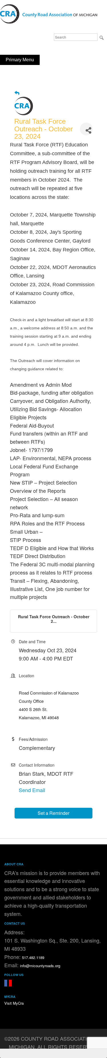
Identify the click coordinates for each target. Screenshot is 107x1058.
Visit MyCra (14, 1003)
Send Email (32, 790)
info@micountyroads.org (40, 965)
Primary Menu (20, 59)
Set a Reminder (53, 813)
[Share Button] (86, 129)
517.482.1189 (33, 957)
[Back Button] (17, 92)
